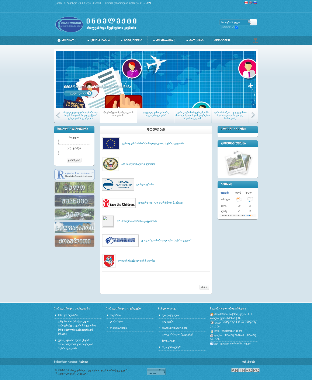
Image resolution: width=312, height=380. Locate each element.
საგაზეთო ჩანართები (174, 327)
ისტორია (115, 315)
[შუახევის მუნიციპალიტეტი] (74, 207)
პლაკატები (168, 340)
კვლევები (167, 321)
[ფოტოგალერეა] (238, 162)
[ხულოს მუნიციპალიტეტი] (74, 193)
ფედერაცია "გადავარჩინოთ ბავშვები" (161, 202)
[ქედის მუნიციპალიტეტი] (74, 220)
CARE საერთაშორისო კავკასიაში (137, 221)
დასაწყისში (248, 361)
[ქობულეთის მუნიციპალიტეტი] (74, 247)
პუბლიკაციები (170, 315)
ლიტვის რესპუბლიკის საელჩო (136, 260)
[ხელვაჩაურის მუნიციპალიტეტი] (74, 234)
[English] (251, 3)
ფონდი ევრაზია (145, 184)
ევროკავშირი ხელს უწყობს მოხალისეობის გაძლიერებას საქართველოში (75, 344)
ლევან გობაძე (118, 327)
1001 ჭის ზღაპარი (68, 315)
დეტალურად (78, 93)
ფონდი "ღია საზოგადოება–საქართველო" (166, 240)
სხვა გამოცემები (171, 347)
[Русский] (256, 3)
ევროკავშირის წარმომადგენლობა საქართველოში (153, 143)
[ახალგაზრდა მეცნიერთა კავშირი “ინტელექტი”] (96, 24)
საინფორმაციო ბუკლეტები (178, 334)
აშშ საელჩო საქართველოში (138, 163)
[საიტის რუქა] (255, 40)
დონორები (116, 321)
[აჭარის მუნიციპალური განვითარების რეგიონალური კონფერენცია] (74, 180)
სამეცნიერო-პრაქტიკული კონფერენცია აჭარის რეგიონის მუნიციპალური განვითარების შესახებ (77, 327)
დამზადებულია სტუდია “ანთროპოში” (239, 370)
